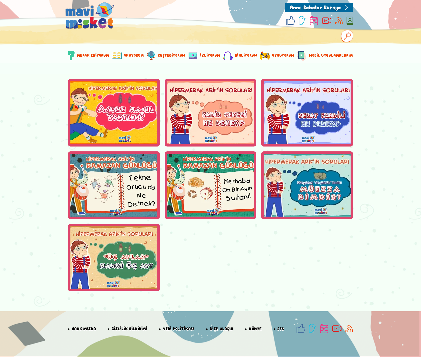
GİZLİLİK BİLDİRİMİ (129, 329)
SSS (280, 329)
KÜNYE (255, 329)
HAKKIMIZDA (84, 329)
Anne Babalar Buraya (315, 8)
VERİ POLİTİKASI (178, 329)
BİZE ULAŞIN (221, 329)
